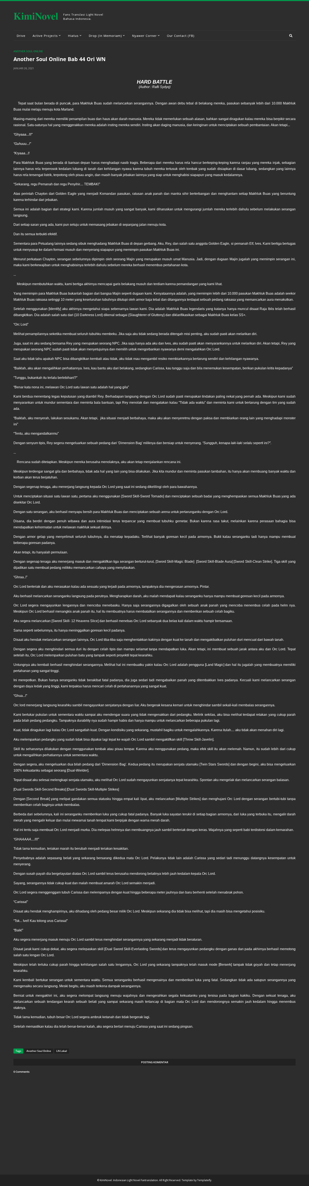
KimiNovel (35, 15)
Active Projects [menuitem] (45, 35)
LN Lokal (61, 1051)
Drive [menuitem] (21, 35)
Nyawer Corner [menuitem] (144, 35)
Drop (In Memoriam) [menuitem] (105, 35)
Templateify (204, 1180)
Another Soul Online (28, 51)
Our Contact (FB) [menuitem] (180, 35)
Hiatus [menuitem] (73, 35)
